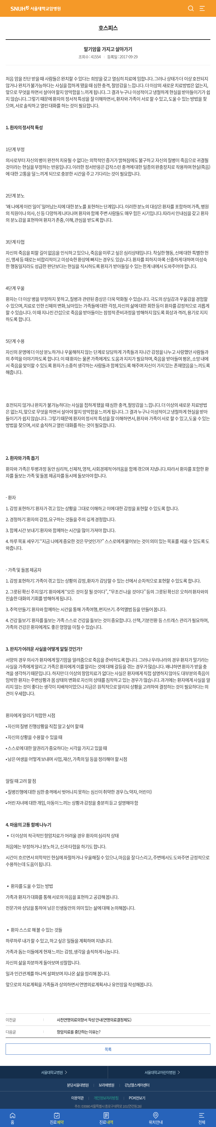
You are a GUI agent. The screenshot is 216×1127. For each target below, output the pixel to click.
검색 (191, 8)
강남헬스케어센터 (137, 1084)
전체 (201, 1119)
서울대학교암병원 (36, 8)
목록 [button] (108, 1049)
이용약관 (77, 1097)
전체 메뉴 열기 (202, 8)
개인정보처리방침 (106, 1097)
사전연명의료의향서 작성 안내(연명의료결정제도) (94, 1019)
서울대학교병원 (52, 1072)
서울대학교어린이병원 (160, 1072)
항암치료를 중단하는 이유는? (78, 1031)
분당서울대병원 (78, 1084)
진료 (57, 1119)
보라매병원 (106, 1084)
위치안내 (156, 1119)
